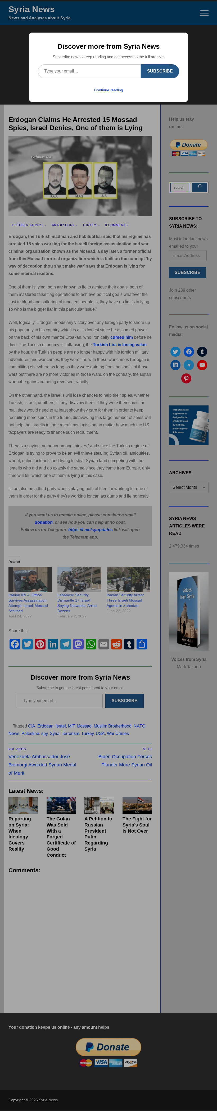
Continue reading (108, 90)
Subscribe (160, 71)
